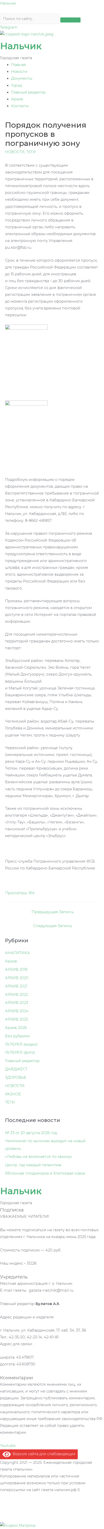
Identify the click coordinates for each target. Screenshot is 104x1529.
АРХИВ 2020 (17, 978)
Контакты (20, 106)
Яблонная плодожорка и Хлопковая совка (45, 1173)
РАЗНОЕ (13, 1094)
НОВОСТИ (14, 152)
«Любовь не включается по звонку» (38, 1156)
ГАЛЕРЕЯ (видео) (21, 1044)
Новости (19, 71)
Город (16, 85)
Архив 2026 (16, 1027)
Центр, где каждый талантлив (33, 1165)
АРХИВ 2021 (16, 986)
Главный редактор (28, 92)
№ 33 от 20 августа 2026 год (31, 1133)
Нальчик (8, 3)
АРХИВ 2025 (16, 1019)
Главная (18, 64)
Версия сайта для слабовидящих (43, 1454)
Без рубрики (17, 1036)
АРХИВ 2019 (16, 969)
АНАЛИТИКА (17, 953)
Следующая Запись (52, 925)
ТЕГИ (31, 152)
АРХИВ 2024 (17, 1011)
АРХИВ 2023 (16, 1002)
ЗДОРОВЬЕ (16, 1077)
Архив (17, 99)
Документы (21, 78)
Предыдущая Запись (53, 911)
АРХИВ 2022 (16, 994)
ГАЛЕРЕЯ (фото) (20, 1052)
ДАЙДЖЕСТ (16, 1069)
